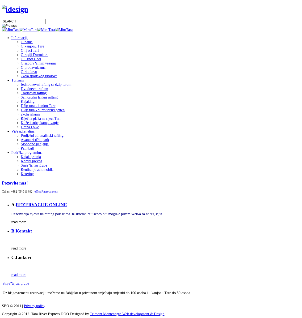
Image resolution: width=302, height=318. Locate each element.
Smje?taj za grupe (16, 283)
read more (18, 275)
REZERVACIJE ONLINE (41, 204)
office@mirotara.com (46, 191)
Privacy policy (34, 306)
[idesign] (15, 9)
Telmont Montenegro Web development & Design (127, 314)
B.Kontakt (21, 230)
